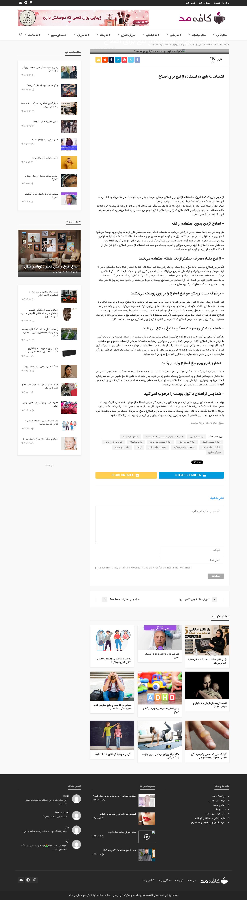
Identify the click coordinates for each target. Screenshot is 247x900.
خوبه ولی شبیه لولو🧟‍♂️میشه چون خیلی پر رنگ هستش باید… (44, 847)
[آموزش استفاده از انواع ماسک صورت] (69, 443)
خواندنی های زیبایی (113, 442)
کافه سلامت (34, 35)
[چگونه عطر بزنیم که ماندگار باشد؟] (69, 90)
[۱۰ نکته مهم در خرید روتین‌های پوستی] (69, 371)
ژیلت (139, 447)
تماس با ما (190, 3)
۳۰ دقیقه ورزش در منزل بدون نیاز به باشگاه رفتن (160, 756)
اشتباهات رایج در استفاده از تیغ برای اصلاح (164, 437)
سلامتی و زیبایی (122, 447)
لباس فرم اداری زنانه (215, 814)
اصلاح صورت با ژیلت (211, 442)
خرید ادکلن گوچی (216, 801)
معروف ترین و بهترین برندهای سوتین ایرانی (40, 404)
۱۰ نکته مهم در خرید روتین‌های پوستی (40, 366)
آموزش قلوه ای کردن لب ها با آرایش (118, 814)
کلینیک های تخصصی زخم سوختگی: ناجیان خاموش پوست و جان (208, 756)
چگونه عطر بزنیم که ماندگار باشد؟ (42, 85)
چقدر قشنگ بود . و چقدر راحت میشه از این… (44, 831)
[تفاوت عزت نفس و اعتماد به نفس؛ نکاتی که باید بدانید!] (112, 640)
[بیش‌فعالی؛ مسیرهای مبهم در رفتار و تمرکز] (160, 688)
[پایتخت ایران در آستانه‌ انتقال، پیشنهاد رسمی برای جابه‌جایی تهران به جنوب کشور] (69, 334)
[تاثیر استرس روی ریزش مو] (69, 162)
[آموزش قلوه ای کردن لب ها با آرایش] (147, 818)
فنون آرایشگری (214, 452)
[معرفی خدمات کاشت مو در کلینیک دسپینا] (160, 637)
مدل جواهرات (199, 35)
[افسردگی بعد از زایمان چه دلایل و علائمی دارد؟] (207, 685)
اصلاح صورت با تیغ (130, 437)
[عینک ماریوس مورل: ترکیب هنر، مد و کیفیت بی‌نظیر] (69, 389)
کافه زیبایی (175, 35)
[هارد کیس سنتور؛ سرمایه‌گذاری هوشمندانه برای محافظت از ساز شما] (69, 353)
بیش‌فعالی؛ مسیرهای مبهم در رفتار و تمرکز (160, 710)
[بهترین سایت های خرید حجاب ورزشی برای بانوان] (69, 72)
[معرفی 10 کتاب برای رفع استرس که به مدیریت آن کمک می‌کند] (112, 686)
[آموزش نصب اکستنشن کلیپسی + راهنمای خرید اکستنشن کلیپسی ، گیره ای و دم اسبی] (69, 314)
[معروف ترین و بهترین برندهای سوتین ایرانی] (69, 407)
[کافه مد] (202, 17)
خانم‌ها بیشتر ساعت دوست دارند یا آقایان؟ (41, 177)
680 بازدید (57, 272)
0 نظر (96, 48)
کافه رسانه (105, 35)
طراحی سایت (219, 805)
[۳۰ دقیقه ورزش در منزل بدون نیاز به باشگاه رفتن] (160, 735)
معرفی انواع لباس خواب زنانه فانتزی (208, 823)
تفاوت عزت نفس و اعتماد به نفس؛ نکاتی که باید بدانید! (114, 660)
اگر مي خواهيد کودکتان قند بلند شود (113, 754)
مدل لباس (221, 35)
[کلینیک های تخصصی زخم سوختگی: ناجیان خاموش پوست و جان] (207, 735)
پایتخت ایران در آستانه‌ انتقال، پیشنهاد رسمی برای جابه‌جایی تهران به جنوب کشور (40, 333)
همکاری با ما (204, 3)
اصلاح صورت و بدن (186, 442)
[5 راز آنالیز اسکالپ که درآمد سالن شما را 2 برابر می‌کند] (207, 640)
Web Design (218, 797)
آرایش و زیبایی (196, 437)
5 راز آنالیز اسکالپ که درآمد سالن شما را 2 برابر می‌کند (207, 661)
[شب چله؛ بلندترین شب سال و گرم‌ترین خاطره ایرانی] (69, 296)
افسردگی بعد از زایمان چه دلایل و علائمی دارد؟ (210, 705)
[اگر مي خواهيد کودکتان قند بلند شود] (112, 735)
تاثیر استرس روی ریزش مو (45, 158)
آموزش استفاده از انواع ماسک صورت (40, 439)
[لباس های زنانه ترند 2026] (69, 126)
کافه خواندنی (152, 35)
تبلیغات (217, 3)
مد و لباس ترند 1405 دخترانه (44, 139)
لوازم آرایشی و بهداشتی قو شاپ (210, 818)
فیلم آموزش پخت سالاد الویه (122, 832)
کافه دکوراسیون (59, 35)
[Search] (21, 35)
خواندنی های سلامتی (210, 447)
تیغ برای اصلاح (136, 442)
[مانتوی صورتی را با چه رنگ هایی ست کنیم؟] (147, 800)
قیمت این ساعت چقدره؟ (55, 817)
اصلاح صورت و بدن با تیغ (160, 442)
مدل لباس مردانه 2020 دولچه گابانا (119, 850)
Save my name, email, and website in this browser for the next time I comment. (145, 568)
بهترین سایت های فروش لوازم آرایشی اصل (54, 264)
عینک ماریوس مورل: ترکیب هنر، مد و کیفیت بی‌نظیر (40, 386)
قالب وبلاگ (220, 810)
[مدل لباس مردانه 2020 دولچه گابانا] (147, 855)
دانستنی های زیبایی (157, 447)
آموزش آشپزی (128, 35)
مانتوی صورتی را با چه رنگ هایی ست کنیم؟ (114, 796)
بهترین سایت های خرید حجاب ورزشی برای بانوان (40, 69)
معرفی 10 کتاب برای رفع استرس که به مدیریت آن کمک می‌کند (112, 707)
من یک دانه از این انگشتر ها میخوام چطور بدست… (46, 802)
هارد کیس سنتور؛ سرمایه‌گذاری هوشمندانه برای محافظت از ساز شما (41, 350)
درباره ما (225, 3)
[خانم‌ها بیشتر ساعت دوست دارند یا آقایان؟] (69, 180)
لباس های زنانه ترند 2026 (46, 121)
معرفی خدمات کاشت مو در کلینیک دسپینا (162, 655)
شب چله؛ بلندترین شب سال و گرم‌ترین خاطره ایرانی (43, 293)
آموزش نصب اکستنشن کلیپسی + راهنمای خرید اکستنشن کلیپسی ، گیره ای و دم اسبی (40, 313)
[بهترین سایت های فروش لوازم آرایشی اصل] (49, 253)
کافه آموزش (83, 35)
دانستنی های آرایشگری (184, 447)
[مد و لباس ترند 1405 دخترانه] (69, 144)
